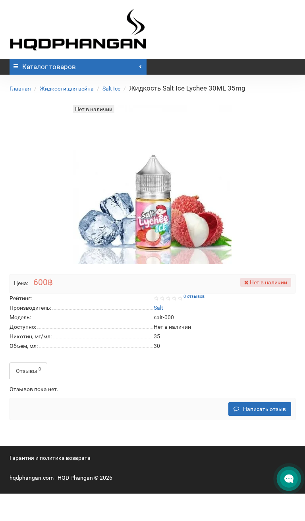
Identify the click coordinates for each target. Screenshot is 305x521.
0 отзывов (194, 296)
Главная (20, 88)
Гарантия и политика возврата (50, 458)
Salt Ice (111, 88)
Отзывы (28, 370)
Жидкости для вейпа (67, 88)
